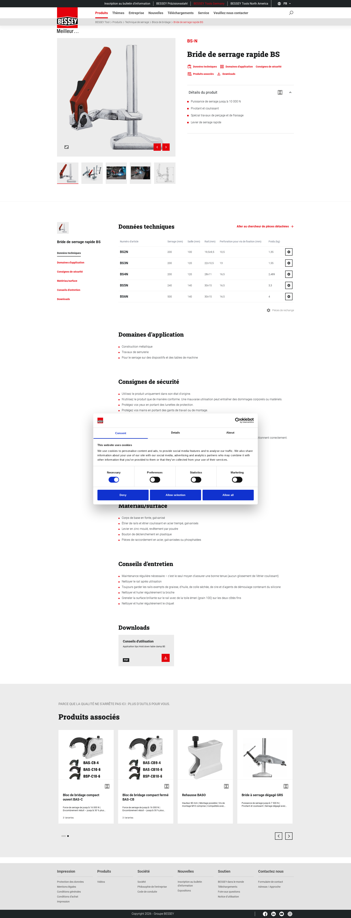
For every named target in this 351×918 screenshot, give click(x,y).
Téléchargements (227, 886)
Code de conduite (147, 891)
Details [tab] (175, 432)
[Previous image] (157, 147)
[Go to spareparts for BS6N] (288, 296)
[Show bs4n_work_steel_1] (140, 173)
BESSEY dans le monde (231, 881)
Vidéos (101, 881)
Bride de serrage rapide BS (188, 22)
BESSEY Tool (102, 22)
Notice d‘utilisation (228, 896)
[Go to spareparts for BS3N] (288, 263)
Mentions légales (66, 886)
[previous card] (278, 836)
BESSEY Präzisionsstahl (172, 3)
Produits (117, 22)
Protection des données (70, 881)
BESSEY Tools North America (249, 3)
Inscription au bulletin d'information (127, 3)
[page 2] (68, 836)
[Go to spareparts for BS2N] (288, 252)
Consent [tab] (120, 433)
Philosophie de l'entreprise (152, 886)
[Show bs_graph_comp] (165, 173)
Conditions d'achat (67, 896)
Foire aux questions (229, 891)
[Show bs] (67, 173)
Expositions (184, 890)
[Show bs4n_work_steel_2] (116, 173)
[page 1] (63, 836)
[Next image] (166, 147)
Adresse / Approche (269, 886)
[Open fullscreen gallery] (66, 147)
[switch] (155, 480)
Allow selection (176, 495)
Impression (63, 901)
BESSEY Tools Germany (209, 3)
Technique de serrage (137, 22)
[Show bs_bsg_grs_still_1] (92, 173)
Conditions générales (69, 891)
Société (141, 881)
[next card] (288, 836)
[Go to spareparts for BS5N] (288, 285)
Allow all (228, 495)
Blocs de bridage (161, 22)
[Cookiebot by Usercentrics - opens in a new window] (238, 420)
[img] (116, 97)
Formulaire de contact (270, 881)
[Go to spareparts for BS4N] (288, 274)
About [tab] (230, 432)
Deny (123, 495)
